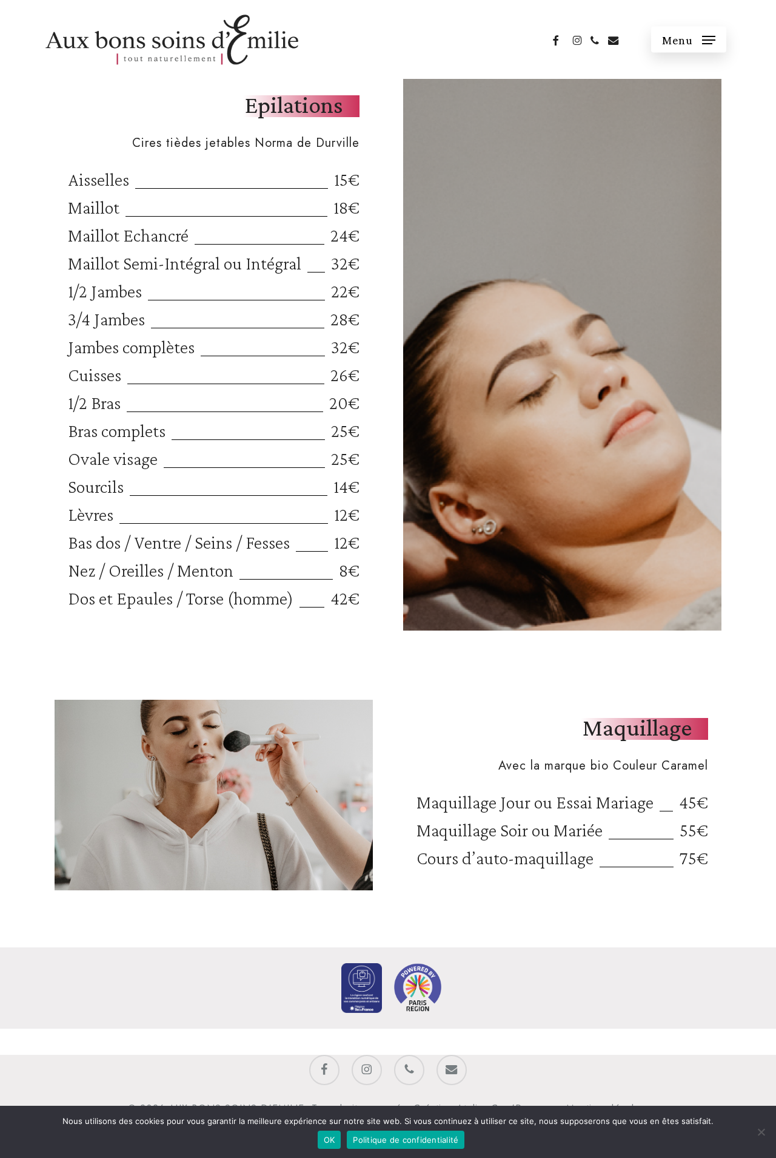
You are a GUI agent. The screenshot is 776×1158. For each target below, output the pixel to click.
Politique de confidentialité (405, 1140)
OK (329, 1140)
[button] (688, 39)
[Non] (761, 1132)
